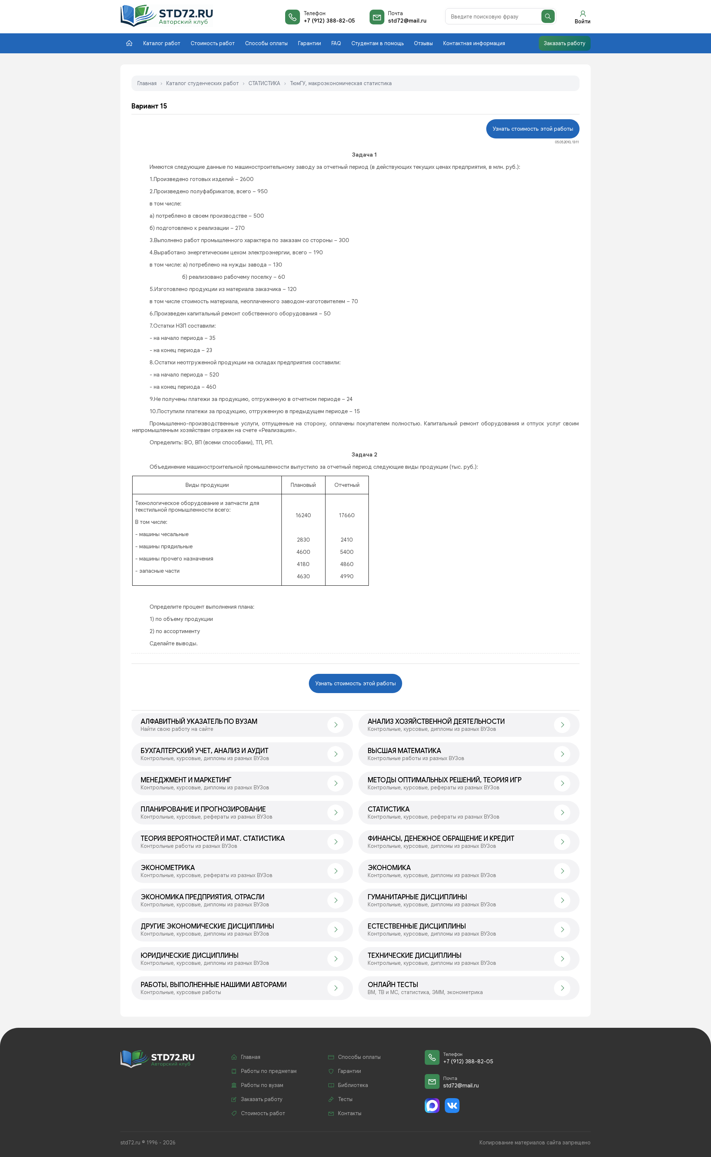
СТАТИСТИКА (264, 83)
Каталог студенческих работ (202, 83)
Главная (147, 83)
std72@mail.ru (407, 20)
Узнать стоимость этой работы (533, 129)
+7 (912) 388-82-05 (329, 20)
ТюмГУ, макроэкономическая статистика (341, 83)
